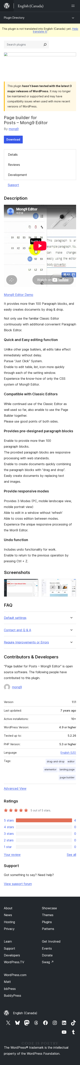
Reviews (14, 165)
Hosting (9, 922)
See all (71, 855)
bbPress (10, 989)
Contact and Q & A (17, 630)
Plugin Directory (14, 17)
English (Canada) (25, 1013)
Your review (12, 855)
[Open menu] (74, 6)
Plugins (47, 922)
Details (13, 154)
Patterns (48, 929)
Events (47, 948)
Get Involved (51, 941)
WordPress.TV (14, 962)
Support (13, 185)
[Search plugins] (45, 44)
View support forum (18, 884)
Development (17, 175)
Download (13, 139)
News (8, 915)
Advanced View (15, 788)
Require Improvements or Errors (26, 642)
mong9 (14, 129)
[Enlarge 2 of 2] (71, 584)
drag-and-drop (55, 761)
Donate (47, 955)
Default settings (15, 618)
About (8, 908)
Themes (47, 915)
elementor (50, 769)
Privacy (9, 929)
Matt (7, 982)
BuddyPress (12, 995)
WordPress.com (15, 975)
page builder (67, 777)
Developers (12, 955)
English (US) (68, 752)
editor (71, 761)
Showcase (49, 908)
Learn (8, 941)
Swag (48, 962)
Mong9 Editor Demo (18, 295)
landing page (67, 769)
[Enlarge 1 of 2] (33, 584)
